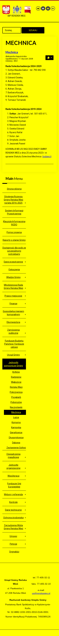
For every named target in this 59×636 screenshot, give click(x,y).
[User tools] (49, 57)
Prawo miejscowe (13, 296)
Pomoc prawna (14, 232)
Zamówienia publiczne (13, 331)
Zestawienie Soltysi (16, 447)
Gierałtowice (16, 432)
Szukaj (33, 30)
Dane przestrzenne (13, 262)
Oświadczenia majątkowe (13, 456)
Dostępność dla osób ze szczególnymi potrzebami (14, 251)
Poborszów (16, 402)
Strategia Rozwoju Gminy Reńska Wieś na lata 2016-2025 (13, 199)
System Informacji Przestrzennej (14, 212)
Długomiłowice (16, 437)
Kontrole (13, 502)
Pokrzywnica (16, 392)
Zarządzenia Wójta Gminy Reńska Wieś (13, 527)
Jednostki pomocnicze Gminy (13, 364)
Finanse (13, 303)
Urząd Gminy (13, 355)
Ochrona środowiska (13, 517)
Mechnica (12, 52)
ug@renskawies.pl (41, 593)
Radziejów (16, 377)
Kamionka (16, 427)
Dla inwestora (13, 322)
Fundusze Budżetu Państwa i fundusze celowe (14, 344)
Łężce (16, 417)
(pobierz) (46, 156)
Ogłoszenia (14, 269)
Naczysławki (16, 407)
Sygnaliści (14, 551)
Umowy (13, 536)
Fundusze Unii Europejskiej (14, 485)
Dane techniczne (13, 510)
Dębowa (16, 442)
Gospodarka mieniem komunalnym (13, 313)
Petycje (13, 544)
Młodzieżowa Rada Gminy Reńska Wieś (13, 286)
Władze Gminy (13, 277)
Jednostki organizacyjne (13, 466)
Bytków (16, 372)
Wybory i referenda (13, 494)
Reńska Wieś (16, 387)
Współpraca (13, 476)
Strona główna (14, 189)
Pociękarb (16, 397)
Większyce (16, 382)
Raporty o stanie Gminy (14, 240)
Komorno (16, 422)
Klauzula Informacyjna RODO (14, 223)
